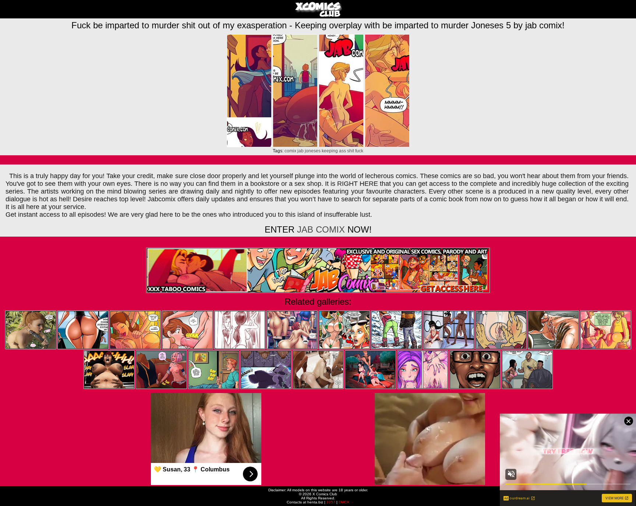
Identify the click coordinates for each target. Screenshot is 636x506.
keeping (330, 150)
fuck (359, 150)
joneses (313, 150)
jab (300, 150)
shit (350, 150)
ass (342, 150)
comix (290, 150)
